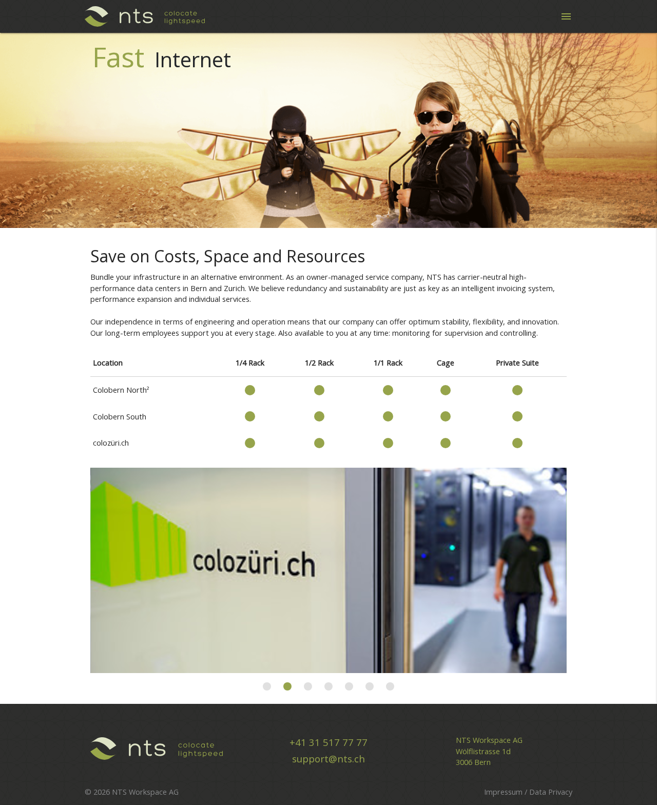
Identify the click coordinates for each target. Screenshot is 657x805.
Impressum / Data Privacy (528, 792)
